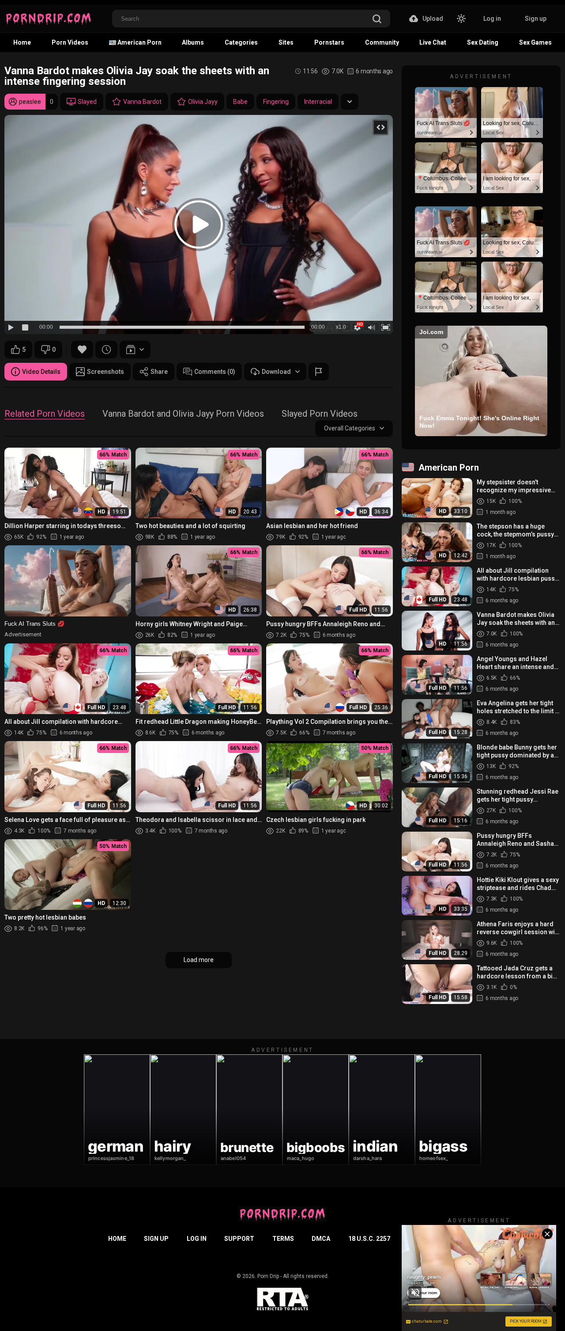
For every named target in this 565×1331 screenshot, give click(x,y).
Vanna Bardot (142, 101)
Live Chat (432, 42)
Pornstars (329, 42)
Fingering (276, 101)
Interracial (318, 101)
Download (276, 371)
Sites (286, 42)
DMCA (321, 1238)
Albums (193, 42)
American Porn (139, 42)
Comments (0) (214, 371)
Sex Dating (482, 42)
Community (382, 42)
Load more (199, 959)
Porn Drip (268, 1276)
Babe (240, 101)
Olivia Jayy (203, 101)
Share (159, 371)
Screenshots (105, 371)
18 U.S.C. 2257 (369, 1238)
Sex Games (535, 42)
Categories (241, 42)
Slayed (87, 101)
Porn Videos (70, 42)
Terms (283, 1238)
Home (22, 42)
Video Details (41, 371)
